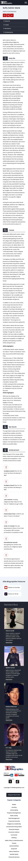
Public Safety (14, 815)
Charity (14, 843)
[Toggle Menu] (26, 2)
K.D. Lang (8, 748)
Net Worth (8, 28)
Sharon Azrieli (10, 631)
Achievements (9, 32)
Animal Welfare (14, 846)
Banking (14, 838)
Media (14, 804)
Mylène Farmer (10, 668)
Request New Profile (14, 795)
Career (7, 25)
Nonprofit (14, 849)
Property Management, (14, 813)
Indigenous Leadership (14, 824)
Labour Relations (14, 851)
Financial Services (14, 857)
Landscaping (14, 810)
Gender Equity (14, 854)
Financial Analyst (14, 829)
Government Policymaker (14, 827)
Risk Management (14, 818)
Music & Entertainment (9, 11)
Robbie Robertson (11, 707)
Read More (9, 642)
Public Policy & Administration (14, 840)
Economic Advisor (14, 832)
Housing (14, 807)
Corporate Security (14, 821)
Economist (14, 835)
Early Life (7, 21)
